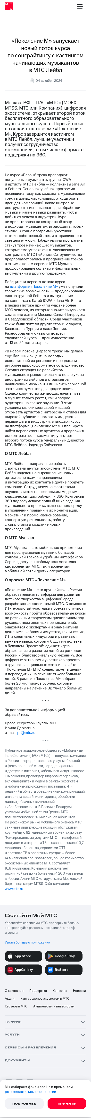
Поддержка (38, 990)
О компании (14, 990)
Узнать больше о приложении (27, 942)
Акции (10, 998)
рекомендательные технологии (30, 1091)
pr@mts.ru (26, 732)
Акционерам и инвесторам (53, 1006)
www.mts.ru (14, 889)
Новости (79, 990)
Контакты (60, 990)
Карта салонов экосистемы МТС (44, 998)
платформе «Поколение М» (34, 286)
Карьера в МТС (16, 1006)
